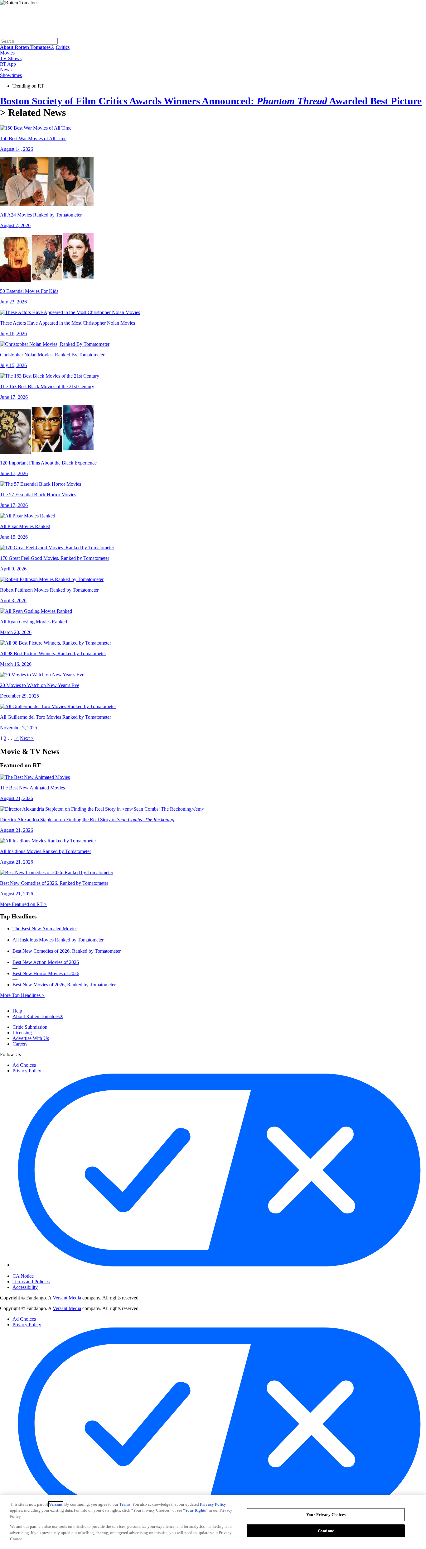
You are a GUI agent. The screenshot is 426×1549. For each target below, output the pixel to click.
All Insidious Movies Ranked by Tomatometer (58, 939)
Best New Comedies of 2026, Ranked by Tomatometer (66, 951)
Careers (19, 1043)
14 (16, 738)
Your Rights (195, 1510)
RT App (8, 64)
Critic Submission (29, 1027)
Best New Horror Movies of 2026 (45, 973)
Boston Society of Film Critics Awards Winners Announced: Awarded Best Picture (211, 101)
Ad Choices (24, 1065)
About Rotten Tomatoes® (37, 1016)
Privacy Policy (26, 1070)
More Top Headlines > (22, 995)
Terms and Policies (31, 1281)
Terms (124, 1504)
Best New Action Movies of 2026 (45, 962)
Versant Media (67, 1297)
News (6, 69)
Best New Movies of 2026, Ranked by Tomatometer (64, 984)
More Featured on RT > (23, 904)
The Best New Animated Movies (44, 928)
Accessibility (25, 1287)
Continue (326, 1530)
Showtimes (11, 75)
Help (17, 1010)
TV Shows (11, 58)
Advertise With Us (30, 1038)
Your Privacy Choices (39, 1271)
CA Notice (23, 1276)
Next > (27, 738)
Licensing (22, 1032)
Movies (7, 52)
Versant (55, 1504)
